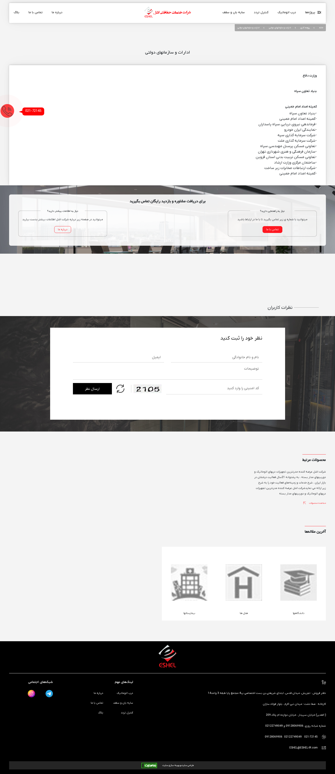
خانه (320, 27)
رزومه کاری (305, 27)
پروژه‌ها (310, 12)
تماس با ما (35, 12)
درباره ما (57, 12)
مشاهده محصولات (317, 503)
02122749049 (293, 737)
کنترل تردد (261, 12)
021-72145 (33, 111)
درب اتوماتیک (287, 12)
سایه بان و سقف (233, 12)
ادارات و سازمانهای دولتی (279, 27)
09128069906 (274, 737)
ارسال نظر (92, 389)
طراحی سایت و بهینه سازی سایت (178, 765)
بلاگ (16, 12)
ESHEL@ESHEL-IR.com (303, 748)
